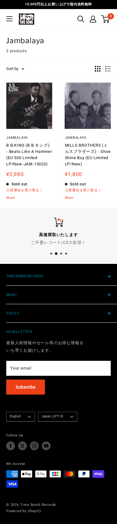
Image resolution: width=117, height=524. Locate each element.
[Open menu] (9, 18)
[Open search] (80, 19)
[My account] (93, 19)
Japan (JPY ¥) (52, 416)
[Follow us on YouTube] (46, 445)
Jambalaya (17, 138)
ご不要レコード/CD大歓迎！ (58, 242)
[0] (106, 19)
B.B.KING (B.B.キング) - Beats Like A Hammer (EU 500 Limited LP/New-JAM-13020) (29, 154)
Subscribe (26, 387)
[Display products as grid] (97, 69)
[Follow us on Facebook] (10, 445)
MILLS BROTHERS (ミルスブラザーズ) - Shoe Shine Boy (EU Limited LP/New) (88, 154)
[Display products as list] (108, 69)
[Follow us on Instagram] (34, 445)
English (15, 416)
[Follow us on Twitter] (22, 445)
